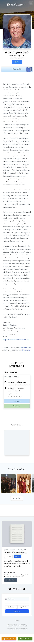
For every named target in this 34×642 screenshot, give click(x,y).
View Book (8, 556)
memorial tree (26, 347)
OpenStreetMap (18, 628)
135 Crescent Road (14, 394)
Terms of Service (21, 625)
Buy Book (17, 556)
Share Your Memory (11, 580)
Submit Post (17, 611)
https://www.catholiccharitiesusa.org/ (16, 339)
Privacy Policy (13, 625)
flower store (26, 350)
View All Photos (17, 498)
